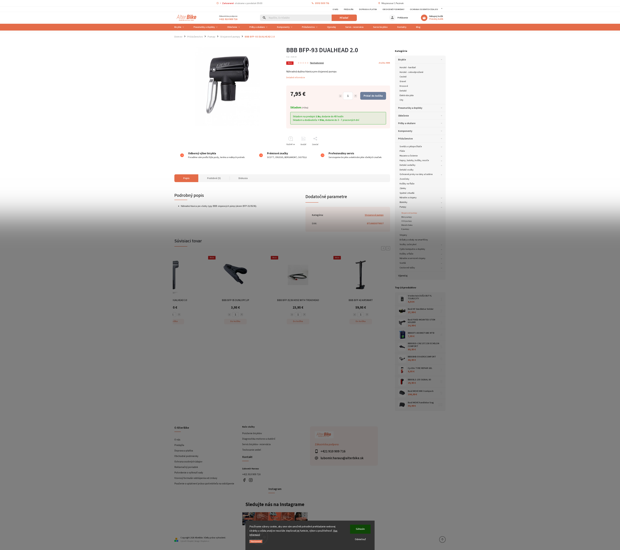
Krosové (404, 86)
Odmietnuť (360, 539)
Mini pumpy (406, 217)
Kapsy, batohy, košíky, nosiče (414, 160)
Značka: (384, 62)
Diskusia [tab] (243, 178)
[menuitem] (181, 27)
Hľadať (344, 17)
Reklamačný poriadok (186, 467)
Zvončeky (404, 179)
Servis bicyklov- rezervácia (256, 444)
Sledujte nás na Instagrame (274, 504)
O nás (335, 9)
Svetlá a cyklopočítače (411, 146)
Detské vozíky (406, 169)
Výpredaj (403, 275)
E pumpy (405, 229)
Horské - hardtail (408, 67)
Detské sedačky (407, 165)
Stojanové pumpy (409, 213)
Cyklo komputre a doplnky (412, 249)
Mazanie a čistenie (409, 155)
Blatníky (403, 202)
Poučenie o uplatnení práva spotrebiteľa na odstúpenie (204, 483)
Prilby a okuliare (406, 123)
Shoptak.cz (204, 541)
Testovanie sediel (251, 450)
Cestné (403, 76)
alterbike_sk (251, 480)
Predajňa (349, 9)
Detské (403, 90)
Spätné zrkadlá (407, 193)
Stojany (403, 235)
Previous (383, 248)
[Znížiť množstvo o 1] (340, 96)
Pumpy (403, 207)
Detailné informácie (295, 77)
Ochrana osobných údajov (424, 9)
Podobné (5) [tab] (214, 178)
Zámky (403, 188)
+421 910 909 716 (251, 474)
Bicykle (402, 59)
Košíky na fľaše (407, 183)
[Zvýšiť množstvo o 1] (355, 96)
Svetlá (403, 263)
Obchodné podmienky (393, 9)
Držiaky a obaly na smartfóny (414, 239)
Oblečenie (403, 115)
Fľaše (402, 151)
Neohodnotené (317, 63)
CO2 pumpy (406, 221)
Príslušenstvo (405, 138)
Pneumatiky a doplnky (410, 108)
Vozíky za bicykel (408, 244)
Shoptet (190, 541)
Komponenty (405, 131)
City (401, 100)
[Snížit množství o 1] (229, 314)
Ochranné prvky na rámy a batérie (416, 174)
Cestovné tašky (407, 267)
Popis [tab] (186, 178)
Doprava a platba (368, 9)
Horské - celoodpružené (411, 72)
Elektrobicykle (407, 95)
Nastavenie (256, 541)
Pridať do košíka (373, 95)
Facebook (244, 480)
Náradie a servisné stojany (413, 258)
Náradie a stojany (408, 197)
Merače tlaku (407, 225)
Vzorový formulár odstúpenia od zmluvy (195, 478)
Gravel (403, 81)
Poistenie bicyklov (252, 433)
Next (388, 248)
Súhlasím (360, 529)
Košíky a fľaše (406, 253)
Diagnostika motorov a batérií (258, 439)
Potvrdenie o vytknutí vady (188, 472)
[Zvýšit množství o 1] (179, 314)
